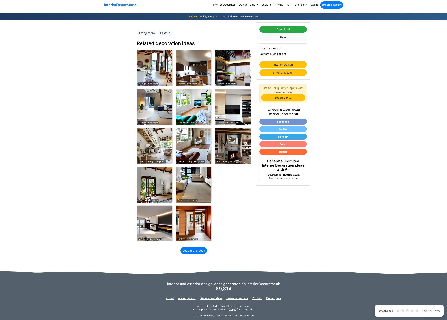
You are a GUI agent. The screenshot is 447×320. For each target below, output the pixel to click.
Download (283, 29)
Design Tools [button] (247, 4)
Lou (252, 315)
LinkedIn (283, 136)
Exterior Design (283, 72)
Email (283, 144)
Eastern (165, 33)
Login (314, 4)
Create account (332, 4)
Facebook (283, 121)
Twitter (283, 129)
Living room (147, 33)
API (289, 4)
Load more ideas (194, 250)
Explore (266, 4)
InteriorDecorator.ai (120, 5)
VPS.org (228, 315)
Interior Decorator (225, 4)
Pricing (279, 4)
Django (232, 309)
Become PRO (283, 97)
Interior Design (283, 64)
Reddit (283, 151)
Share (283, 37)
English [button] (300, 4)
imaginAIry (227, 306)
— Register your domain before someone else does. (223, 16)
